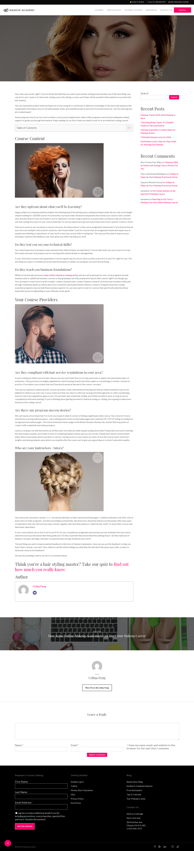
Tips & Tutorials (134, 794)
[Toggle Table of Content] (128, 128)
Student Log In (77, 781)
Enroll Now (76, 803)
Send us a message (135, 813)
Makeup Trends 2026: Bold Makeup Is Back (158, 116)
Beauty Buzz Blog (135, 781)
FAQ (73, 794)
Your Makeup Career (136, 798)
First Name (21, 781)
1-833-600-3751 (134, 828)
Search (144, 93)
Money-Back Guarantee (82, 790)
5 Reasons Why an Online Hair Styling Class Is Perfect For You (159, 165)
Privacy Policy (77, 798)
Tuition (74, 786)
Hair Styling (59, 75)
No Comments (169, 68)
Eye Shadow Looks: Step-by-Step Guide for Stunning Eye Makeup (158, 143)
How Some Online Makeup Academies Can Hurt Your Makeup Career (97, 633)
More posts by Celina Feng (97, 688)
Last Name (21, 792)
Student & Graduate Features (140, 786)
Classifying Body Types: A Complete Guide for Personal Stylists (157, 124)
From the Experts (134, 790)
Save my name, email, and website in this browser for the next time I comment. (151, 747)
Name (19, 745)
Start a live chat (133, 818)
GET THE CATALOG (25, 826)
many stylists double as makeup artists (61, 275)
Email (75, 745)
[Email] (35, 593)
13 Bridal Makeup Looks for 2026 (156, 137)
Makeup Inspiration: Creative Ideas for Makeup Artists (158, 131)
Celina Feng (23, 75)
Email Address (24, 802)
